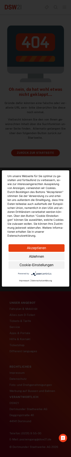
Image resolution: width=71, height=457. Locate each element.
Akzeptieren (36, 248)
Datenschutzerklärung (41, 281)
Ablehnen (36, 256)
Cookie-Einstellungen (37, 265)
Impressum (24, 281)
